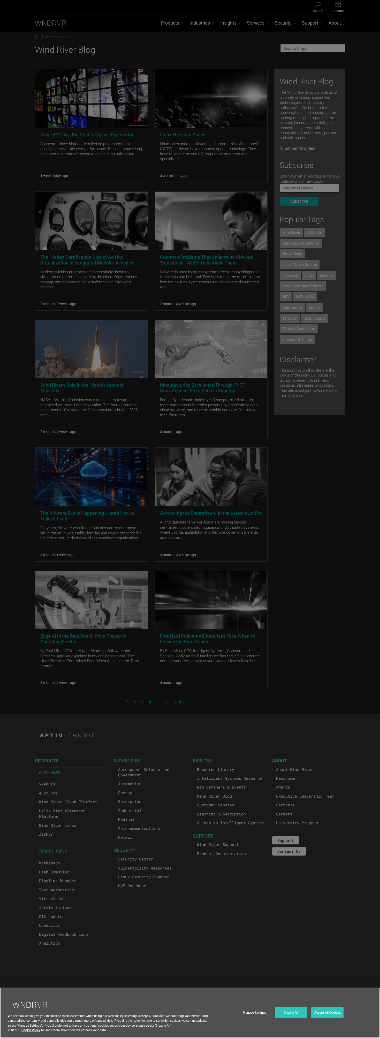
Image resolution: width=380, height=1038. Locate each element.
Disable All (291, 1012)
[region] (190, 1013)
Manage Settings (255, 1012)
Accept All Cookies (327, 1012)
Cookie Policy (30, 1030)
